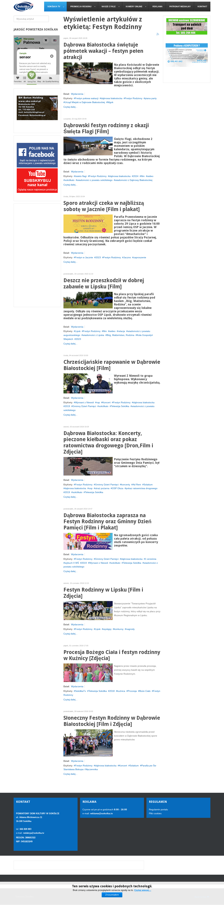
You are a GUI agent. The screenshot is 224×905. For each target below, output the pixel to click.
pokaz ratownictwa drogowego (141, 488)
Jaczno (127, 257)
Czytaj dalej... (70, 107)
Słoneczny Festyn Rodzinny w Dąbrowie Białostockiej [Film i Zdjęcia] (111, 721)
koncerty (125, 484)
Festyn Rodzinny (133, 98)
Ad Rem (137, 484)
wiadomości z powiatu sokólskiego (94, 180)
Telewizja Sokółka (120, 406)
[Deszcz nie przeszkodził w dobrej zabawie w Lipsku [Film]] (88, 300)
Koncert (106, 402)
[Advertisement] (37, 255)
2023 (98, 257)
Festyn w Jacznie (84, 257)
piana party (151, 98)
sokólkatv (69, 180)
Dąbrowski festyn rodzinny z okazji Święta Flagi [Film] (106, 128)
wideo (150, 176)
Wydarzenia (77, 94)
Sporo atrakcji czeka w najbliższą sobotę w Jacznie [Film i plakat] (103, 206)
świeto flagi (81, 176)
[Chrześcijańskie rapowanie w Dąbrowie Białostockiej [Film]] (88, 383)
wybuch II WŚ (72, 563)
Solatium (148, 484)
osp (90, 488)
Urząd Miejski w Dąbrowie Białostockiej (85, 102)
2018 (112, 691)
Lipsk (78, 331)
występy (107, 629)
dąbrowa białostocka (111, 98)
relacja (121, 331)
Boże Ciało (145, 691)
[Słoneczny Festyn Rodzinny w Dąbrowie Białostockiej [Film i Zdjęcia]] (88, 742)
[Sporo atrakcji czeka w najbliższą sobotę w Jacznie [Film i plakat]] (88, 223)
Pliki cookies (155, 813)
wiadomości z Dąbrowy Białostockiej (133, 180)
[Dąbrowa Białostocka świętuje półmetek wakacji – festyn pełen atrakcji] (88, 73)
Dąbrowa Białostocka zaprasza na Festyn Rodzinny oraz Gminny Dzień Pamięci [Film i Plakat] (107, 521)
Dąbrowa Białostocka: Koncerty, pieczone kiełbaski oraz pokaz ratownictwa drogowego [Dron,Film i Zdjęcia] (108, 442)
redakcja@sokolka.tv (33, 833)
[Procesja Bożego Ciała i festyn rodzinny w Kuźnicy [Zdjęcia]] (88, 672)
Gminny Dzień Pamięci (84, 406)
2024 (135, 176)
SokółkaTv (80, 691)
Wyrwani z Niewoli (84, 402)
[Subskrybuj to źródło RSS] (158, 34)
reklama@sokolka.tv (101, 813)
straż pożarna (102, 488)
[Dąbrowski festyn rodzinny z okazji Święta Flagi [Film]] (88, 146)
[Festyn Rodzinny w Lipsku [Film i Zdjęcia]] (88, 610)
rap (98, 402)
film (143, 176)
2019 (67, 406)
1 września (150, 559)
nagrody (130, 629)
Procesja (132, 691)
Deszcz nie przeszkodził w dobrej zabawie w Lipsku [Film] (103, 283)
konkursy (118, 629)
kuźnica (121, 691)
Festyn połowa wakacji (86, 98)
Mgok (110, 102)
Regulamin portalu (158, 809)
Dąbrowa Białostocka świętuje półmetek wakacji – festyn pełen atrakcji (103, 51)
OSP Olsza (117, 488)
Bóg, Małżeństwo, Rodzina (120, 335)
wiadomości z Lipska (93, 335)
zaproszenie (139, 257)
